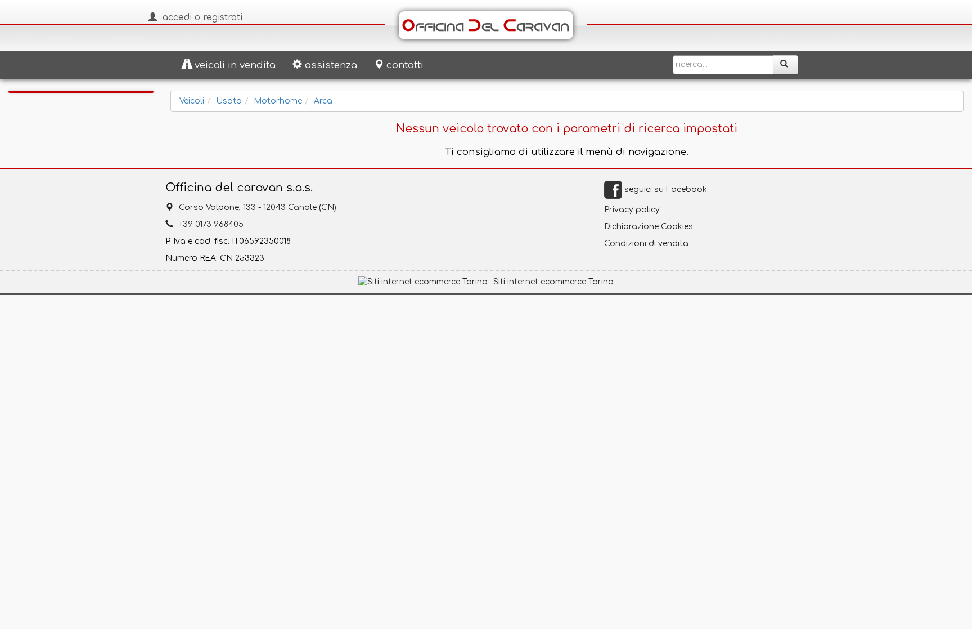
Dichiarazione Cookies (648, 226)
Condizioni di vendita (646, 243)
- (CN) (257, 207)
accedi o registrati (202, 17)
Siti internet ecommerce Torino (553, 282)
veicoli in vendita (235, 65)
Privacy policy (632, 210)
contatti (405, 65)
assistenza (331, 65)
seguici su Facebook (664, 189)
